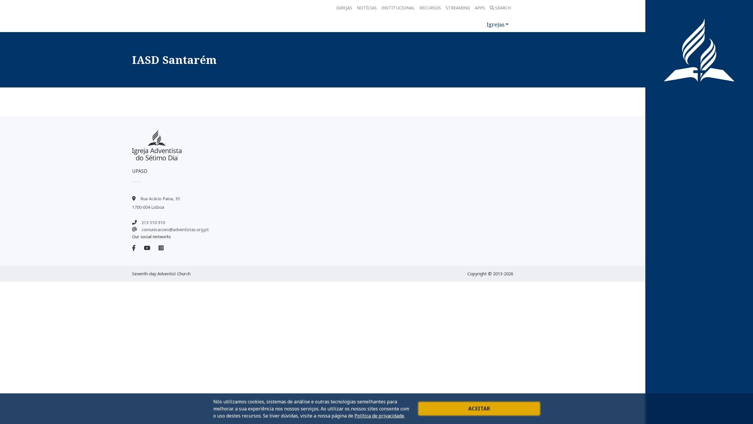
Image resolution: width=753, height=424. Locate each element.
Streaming (458, 8)
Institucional (398, 8)
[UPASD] (156, 145)
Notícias (367, 8)
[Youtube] (150, 248)
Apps (480, 8)
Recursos (430, 8)
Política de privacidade (379, 416)
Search (503, 8)
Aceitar (479, 408)
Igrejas (344, 8)
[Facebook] (137, 248)
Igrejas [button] (495, 24)
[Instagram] (161, 248)
